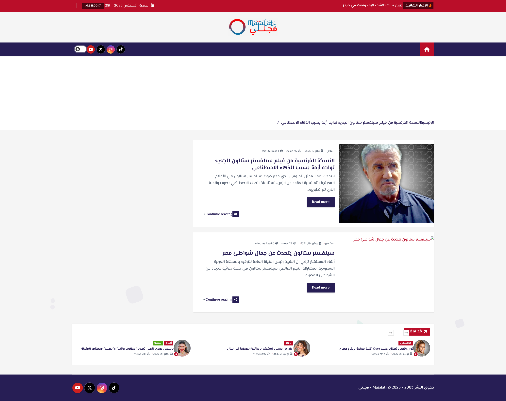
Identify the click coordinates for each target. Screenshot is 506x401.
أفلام (330, 151)
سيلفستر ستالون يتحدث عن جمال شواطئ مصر (278, 253)
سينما (157, 343)
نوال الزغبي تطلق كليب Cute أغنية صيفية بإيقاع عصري (376, 348)
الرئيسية (427, 123)
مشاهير (329, 244)
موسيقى (405, 343)
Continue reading (218, 214)
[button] (406, 333)
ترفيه (288, 343)
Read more (321, 202)
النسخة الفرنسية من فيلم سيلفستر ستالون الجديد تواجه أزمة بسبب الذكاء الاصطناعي (351, 123)
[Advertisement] (253, 90)
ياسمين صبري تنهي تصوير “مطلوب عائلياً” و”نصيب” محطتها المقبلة (127, 348)
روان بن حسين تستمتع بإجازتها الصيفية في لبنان (260, 348)
